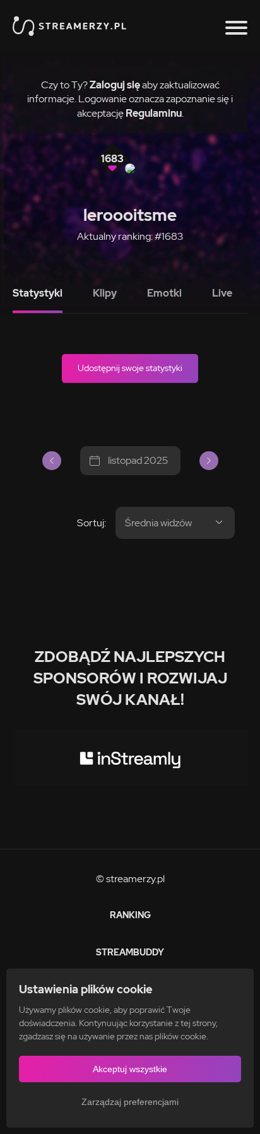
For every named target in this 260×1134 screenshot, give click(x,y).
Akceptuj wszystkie (130, 1069)
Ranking (130, 915)
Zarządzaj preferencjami (130, 1102)
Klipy (105, 293)
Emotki (164, 293)
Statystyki (37, 293)
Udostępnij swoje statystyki (130, 368)
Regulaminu (154, 113)
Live (222, 293)
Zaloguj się (115, 85)
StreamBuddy (130, 952)
